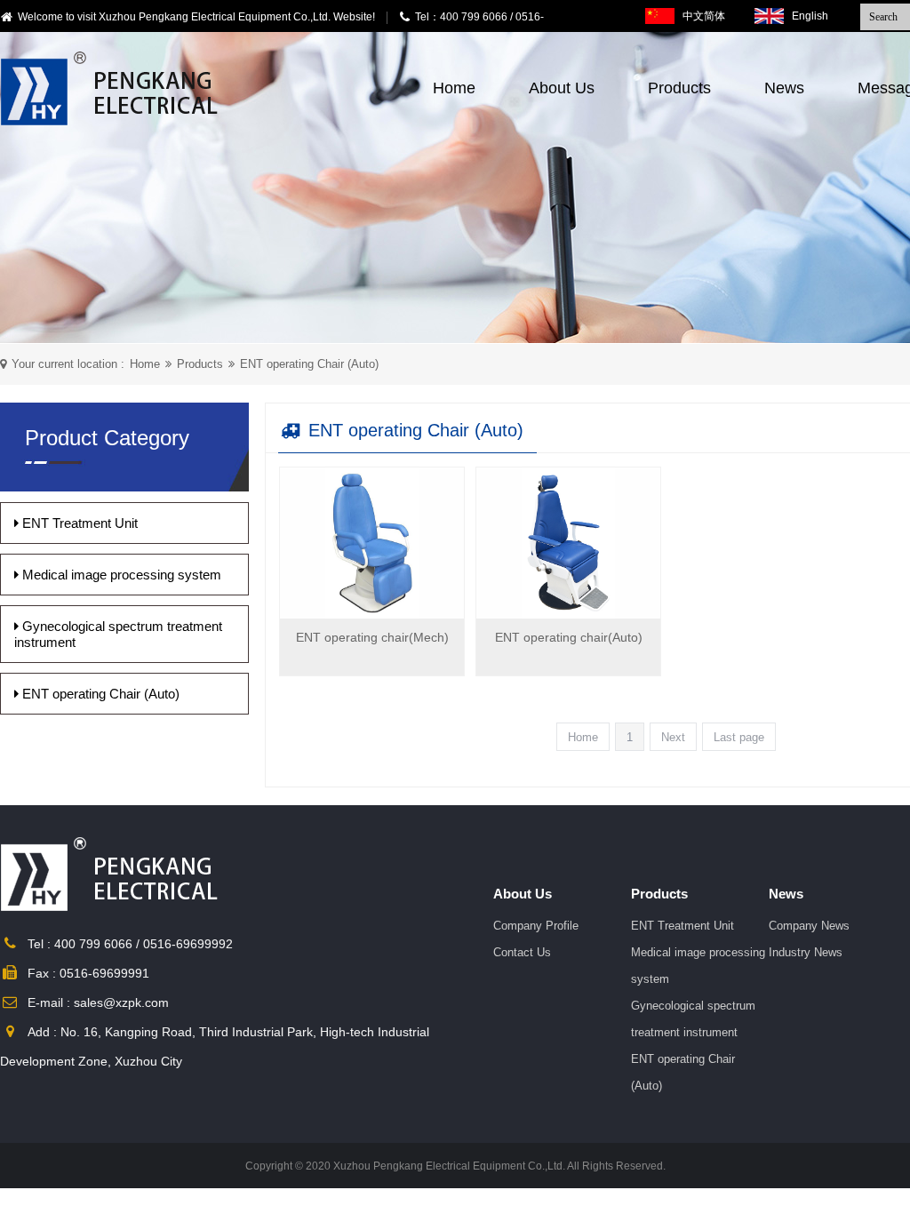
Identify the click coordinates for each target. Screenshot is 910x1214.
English (810, 16)
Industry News (805, 952)
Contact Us (522, 952)
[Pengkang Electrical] (114, 88)
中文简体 (703, 16)
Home (454, 88)
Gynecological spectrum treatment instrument (118, 634)
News (784, 88)
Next (673, 737)
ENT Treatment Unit (78, 523)
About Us (562, 88)
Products (679, 88)
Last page (739, 737)
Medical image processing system (120, 574)
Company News (809, 925)
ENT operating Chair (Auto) (309, 364)
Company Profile (536, 925)
